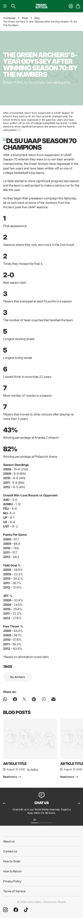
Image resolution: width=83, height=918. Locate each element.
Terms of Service (14, 891)
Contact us (10, 851)
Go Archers (17, 677)
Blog (36, 17)
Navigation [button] (5, 6)
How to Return (12, 871)
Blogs (25, 17)
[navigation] (41, 819)
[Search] (13, 6)
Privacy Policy (12, 881)
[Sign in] (71, 6)
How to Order (11, 861)
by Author (32, 769)
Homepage (9, 17)
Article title (15, 764)
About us (8, 841)
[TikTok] (26, 910)
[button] (4, 803)
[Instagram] (5, 909)
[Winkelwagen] (78, 6)
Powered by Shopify (54, 901)
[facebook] (16, 910)
